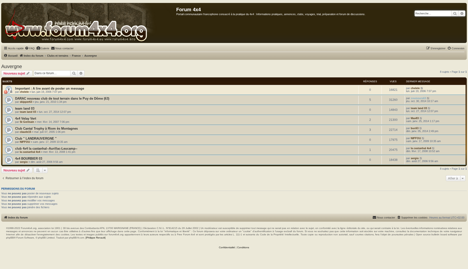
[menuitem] (30, 48)
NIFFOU (25, 141)
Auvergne (11, 66)
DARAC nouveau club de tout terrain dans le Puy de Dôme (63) (62, 98)
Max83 (415, 118)
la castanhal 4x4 (30, 151)
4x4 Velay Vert (25, 118)
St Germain (27, 121)
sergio (24, 161)
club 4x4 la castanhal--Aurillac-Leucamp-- (46, 148)
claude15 (25, 131)
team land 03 (24, 108)
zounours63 (418, 98)
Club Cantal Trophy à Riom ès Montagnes (46, 128)
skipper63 (26, 101)
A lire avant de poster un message (58, 88)
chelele (24, 91)
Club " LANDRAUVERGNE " (36, 138)
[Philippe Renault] (96, 237)
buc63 (415, 128)
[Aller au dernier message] (422, 88)
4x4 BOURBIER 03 (28, 158)
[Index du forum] (88, 23)
